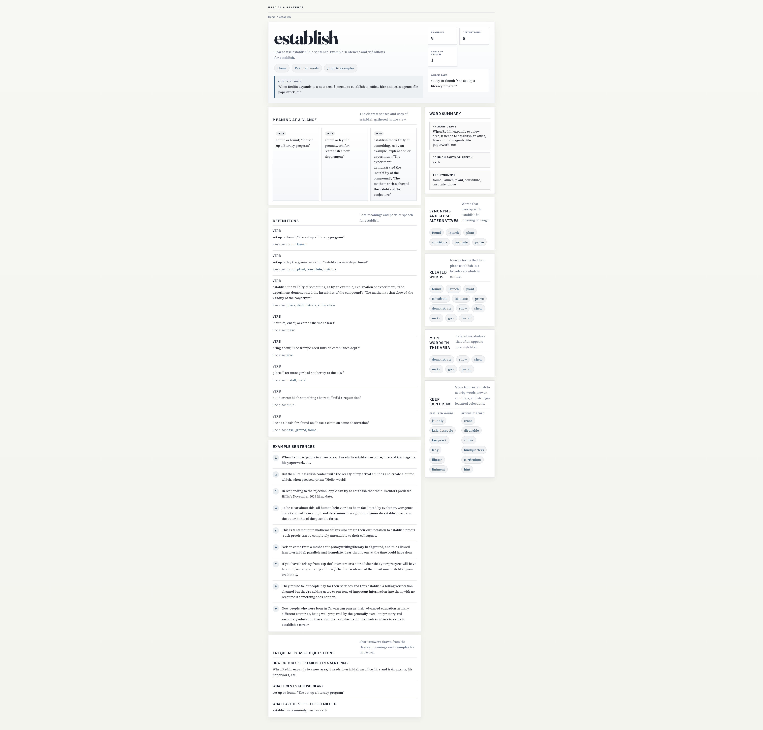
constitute (314, 269)
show (321, 305)
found (291, 244)
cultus (468, 440)
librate (437, 459)
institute (329, 269)
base (290, 430)
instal (302, 380)
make (291, 330)
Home (271, 17)
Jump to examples (340, 68)
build (290, 405)
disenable (471, 430)
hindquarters (474, 450)
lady (435, 450)
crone (468, 421)
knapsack (439, 440)
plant (301, 269)
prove (291, 305)
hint (467, 469)
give (290, 355)
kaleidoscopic (442, 430)
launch (302, 244)
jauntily (437, 421)
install (291, 380)
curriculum (472, 459)
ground (300, 430)
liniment (438, 469)
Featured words (307, 68)
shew (331, 305)
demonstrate (306, 305)
